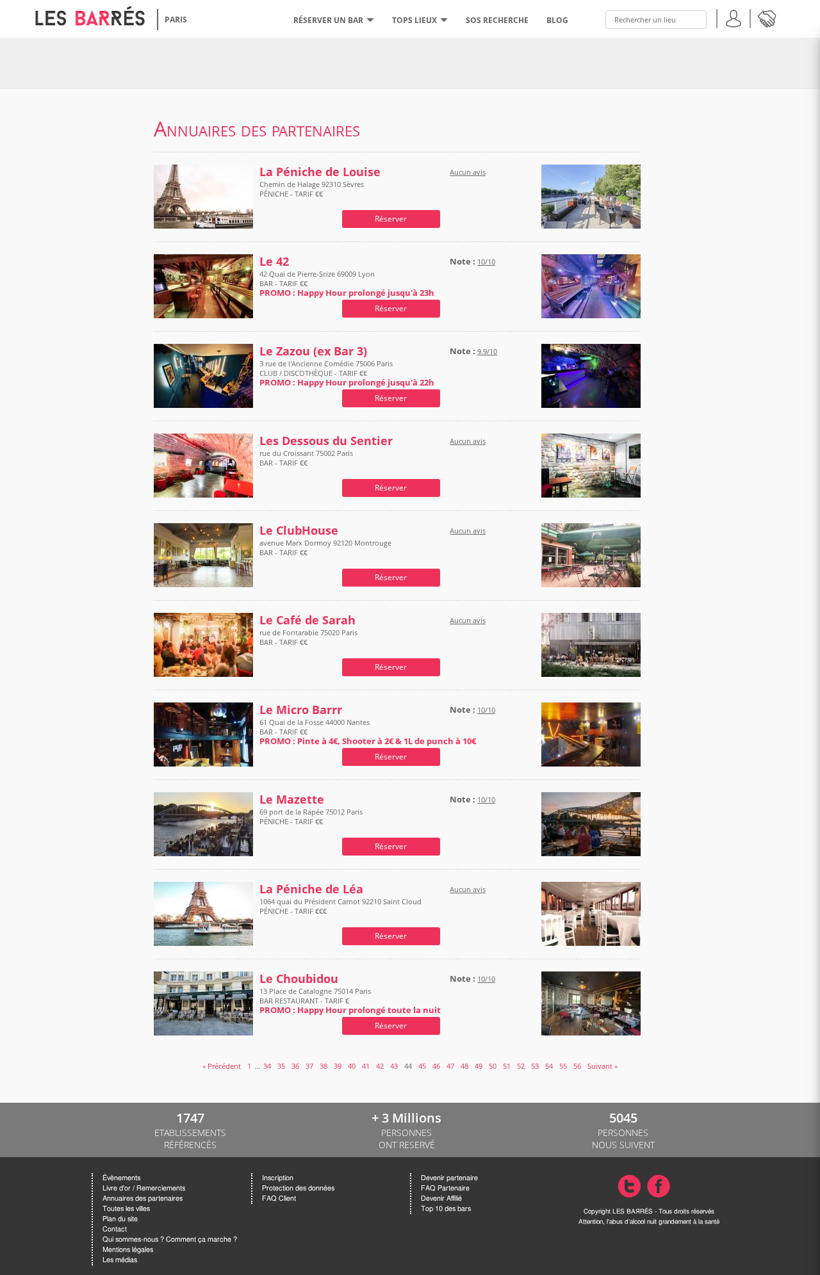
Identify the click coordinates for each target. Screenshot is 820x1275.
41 (366, 1066)
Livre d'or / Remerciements (143, 1188)
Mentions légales (127, 1249)
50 (492, 1066)
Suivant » (602, 1066)
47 (450, 1066)
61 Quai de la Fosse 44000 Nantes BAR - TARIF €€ (367, 731)
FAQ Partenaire (445, 1188)
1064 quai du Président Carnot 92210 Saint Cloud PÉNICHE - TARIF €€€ (340, 906)
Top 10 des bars (446, 1208)
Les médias (119, 1259)
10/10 (486, 261)
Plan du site (120, 1218)
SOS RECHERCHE (497, 20)
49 (478, 1066)
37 (309, 1066)
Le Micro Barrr (300, 709)
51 (507, 1066)
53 (535, 1066)
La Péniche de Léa (311, 889)
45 (422, 1066)
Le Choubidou (298, 978)
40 (352, 1066)
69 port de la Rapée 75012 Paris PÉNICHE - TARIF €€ (311, 816)
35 (281, 1066)
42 (380, 1066)
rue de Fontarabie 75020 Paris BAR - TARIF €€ (308, 637)
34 (267, 1066)
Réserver (391, 218)
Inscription (277, 1178)
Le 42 (274, 261)
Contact (114, 1229)
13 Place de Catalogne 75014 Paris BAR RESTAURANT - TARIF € (350, 1000)
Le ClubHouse (298, 530)
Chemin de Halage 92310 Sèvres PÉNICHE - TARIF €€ (311, 189)
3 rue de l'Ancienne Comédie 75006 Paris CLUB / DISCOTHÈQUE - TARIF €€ (346, 373)
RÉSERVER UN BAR (328, 20)
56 (577, 1066)
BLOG (557, 20)
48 (464, 1066)
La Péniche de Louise (320, 172)
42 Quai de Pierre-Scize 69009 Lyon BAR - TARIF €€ (346, 283)
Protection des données (298, 1188)
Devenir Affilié (441, 1198)
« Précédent (221, 1066)
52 (521, 1066)
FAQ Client (279, 1198)
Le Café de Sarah (307, 620)
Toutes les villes (126, 1208)
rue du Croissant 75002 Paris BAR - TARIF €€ (306, 457)
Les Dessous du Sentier (326, 441)
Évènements (121, 1178)
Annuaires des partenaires (142, 1198)
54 (549, 1066)
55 (563, 1066)
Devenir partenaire (449, 1178)
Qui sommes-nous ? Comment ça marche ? (169, 1239)
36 (295, 1066)
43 (394, 1066)
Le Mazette (291, 799)
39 (337, 1066)
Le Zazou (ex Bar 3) (313, 351)
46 (436, 1066)
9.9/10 (487, 351)
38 (323, 1066)
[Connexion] (733, 17)
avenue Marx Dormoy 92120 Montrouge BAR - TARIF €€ (325, 547)
